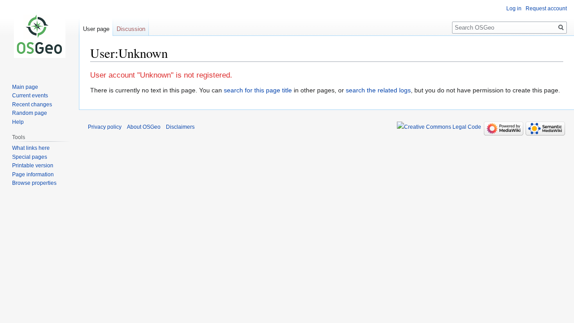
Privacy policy (105, 127)
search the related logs (378, 90)
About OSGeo (144, 127)
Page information (33, 174)
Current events (30, 95)
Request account (546, 8)
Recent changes (32, 104)
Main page (25, 87)
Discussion (131, 29)
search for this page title (258, 90)
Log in (514, 8)
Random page (29, 113)
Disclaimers (180, 127)
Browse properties (34, 183)
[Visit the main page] (39, 36)
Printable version (32, 165)
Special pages (29, 157)
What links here (31, 148)
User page (96, 29)
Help (18, 122)
